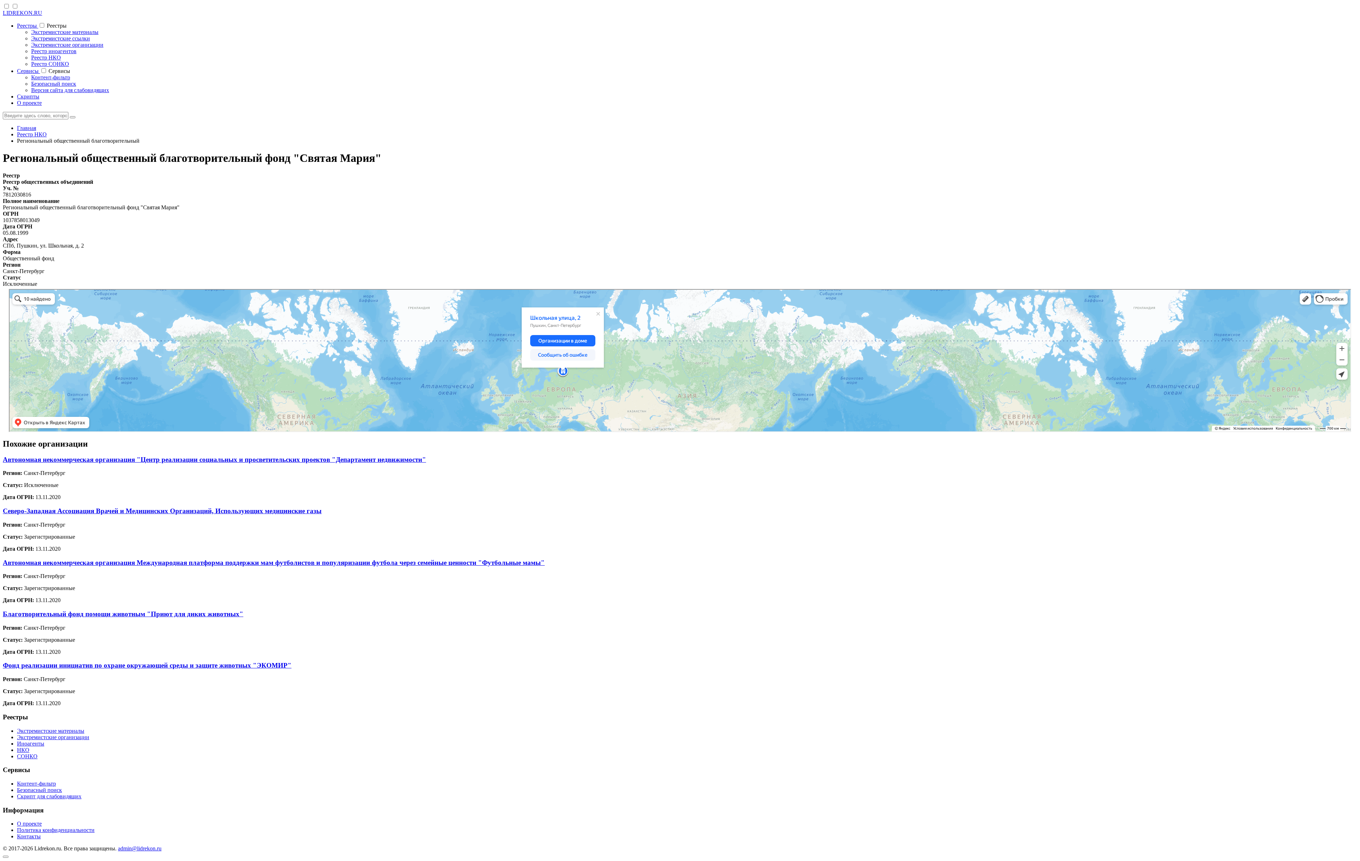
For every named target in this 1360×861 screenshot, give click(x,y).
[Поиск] (72, 117)
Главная (26, 128)
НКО (23, 750)
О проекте (29, 103)
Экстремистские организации (67, 45)
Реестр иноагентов (53, 51)
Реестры (27, 26)
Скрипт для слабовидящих (49, 796)
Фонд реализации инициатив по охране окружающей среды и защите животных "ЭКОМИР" (147, 665)
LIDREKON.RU (22, 13)
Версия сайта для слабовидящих (70, 90)
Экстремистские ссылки (60, 38)
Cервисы (28, 71)
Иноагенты (30, 744)
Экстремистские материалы (64, 32)
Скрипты (28, 97)
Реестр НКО (46, 58)
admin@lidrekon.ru (140, 848)
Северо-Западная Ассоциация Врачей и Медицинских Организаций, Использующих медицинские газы (162, 511)
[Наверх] (5, 857)
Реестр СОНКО (50, 64)
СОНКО (27, 756)
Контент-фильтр (50, 77)
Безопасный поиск (53, 84)
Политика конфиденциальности (56, 830)
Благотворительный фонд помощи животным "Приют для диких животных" (123, 614)
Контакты (29, 836)
